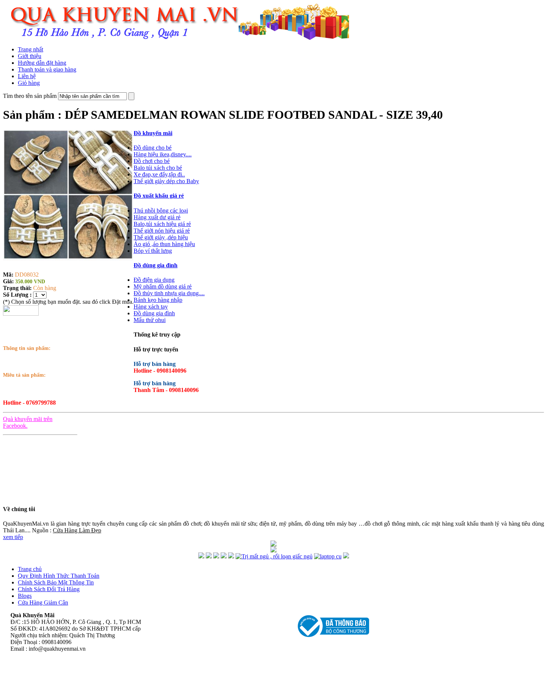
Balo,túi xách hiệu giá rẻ (162, 224)
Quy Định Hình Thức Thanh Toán (58, 576)
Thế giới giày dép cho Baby (166, 181)
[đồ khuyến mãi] (201, 556)
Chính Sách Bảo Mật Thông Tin (56, 582)
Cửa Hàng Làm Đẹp (77, 530)
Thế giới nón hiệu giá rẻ (162, 230)
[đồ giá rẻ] (209, 556)
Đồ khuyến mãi (153, 133)
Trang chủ (30, 569)
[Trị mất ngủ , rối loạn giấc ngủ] (274, 556)
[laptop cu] (328, 556)
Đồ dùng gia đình (155, 265)
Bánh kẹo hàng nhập (158, 300)
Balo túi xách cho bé (158, 168)
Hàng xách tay (151, 306)
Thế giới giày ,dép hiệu (161, 237)
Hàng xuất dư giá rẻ (157, 217)
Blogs (25, 596)
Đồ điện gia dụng (154, 280)
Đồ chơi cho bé (152, 161)
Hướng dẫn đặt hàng (42, 63)
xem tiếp (13, 537)
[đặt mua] (21, 313)
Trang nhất (30, 49)
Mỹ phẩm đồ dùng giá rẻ (163, 286)
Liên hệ (27, 76)
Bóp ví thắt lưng (153, 251)
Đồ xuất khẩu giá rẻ (159, 195)
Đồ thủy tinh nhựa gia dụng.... (169, 293)
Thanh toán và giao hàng (47, 69)
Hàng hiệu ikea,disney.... (163, 154)
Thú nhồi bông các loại (161, 210)
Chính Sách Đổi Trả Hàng (49, 589)
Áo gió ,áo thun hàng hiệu (164, 244)
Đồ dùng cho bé (153, 147)
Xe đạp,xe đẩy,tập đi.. (159, 174)
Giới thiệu (29, 56)
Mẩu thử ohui (150, 320)
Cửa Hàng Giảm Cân (43, 602)
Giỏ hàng (29, 83)
